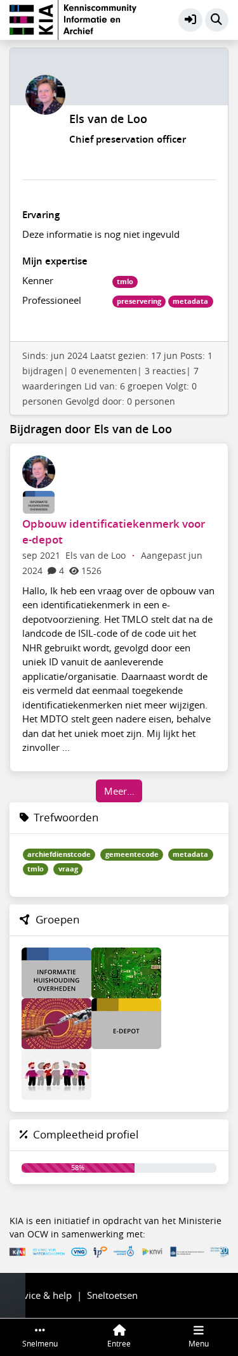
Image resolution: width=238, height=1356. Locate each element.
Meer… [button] (119, 791)
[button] (190, 20)
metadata (190, 301)
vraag (68, 869)
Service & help (41, 1295)
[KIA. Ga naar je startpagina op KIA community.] (73, 18)
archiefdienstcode (59, 854)
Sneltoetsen (112, 1295)
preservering (139, 301)
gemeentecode (132, 854)
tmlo (125, 282)
